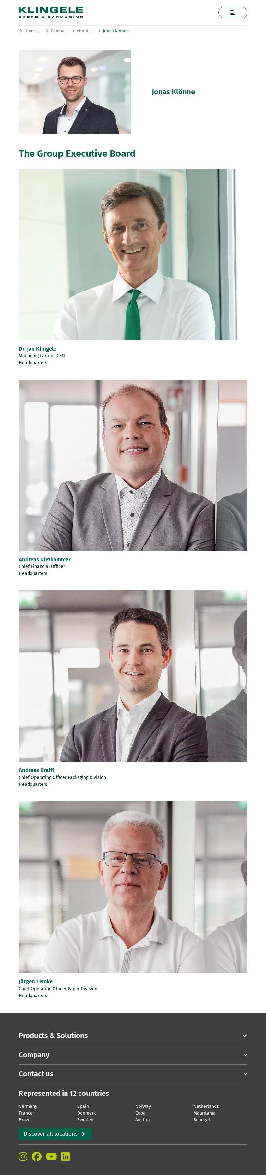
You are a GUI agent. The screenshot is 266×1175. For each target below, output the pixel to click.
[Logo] (108, 12)
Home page (33, 31)
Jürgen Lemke (36, 981)
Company (59, 31)
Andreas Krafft (36, 770)
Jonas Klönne (116, 31)
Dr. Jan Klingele (37, 348)
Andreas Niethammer (45, 559)
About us (85, 31)
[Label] (232, 12)
